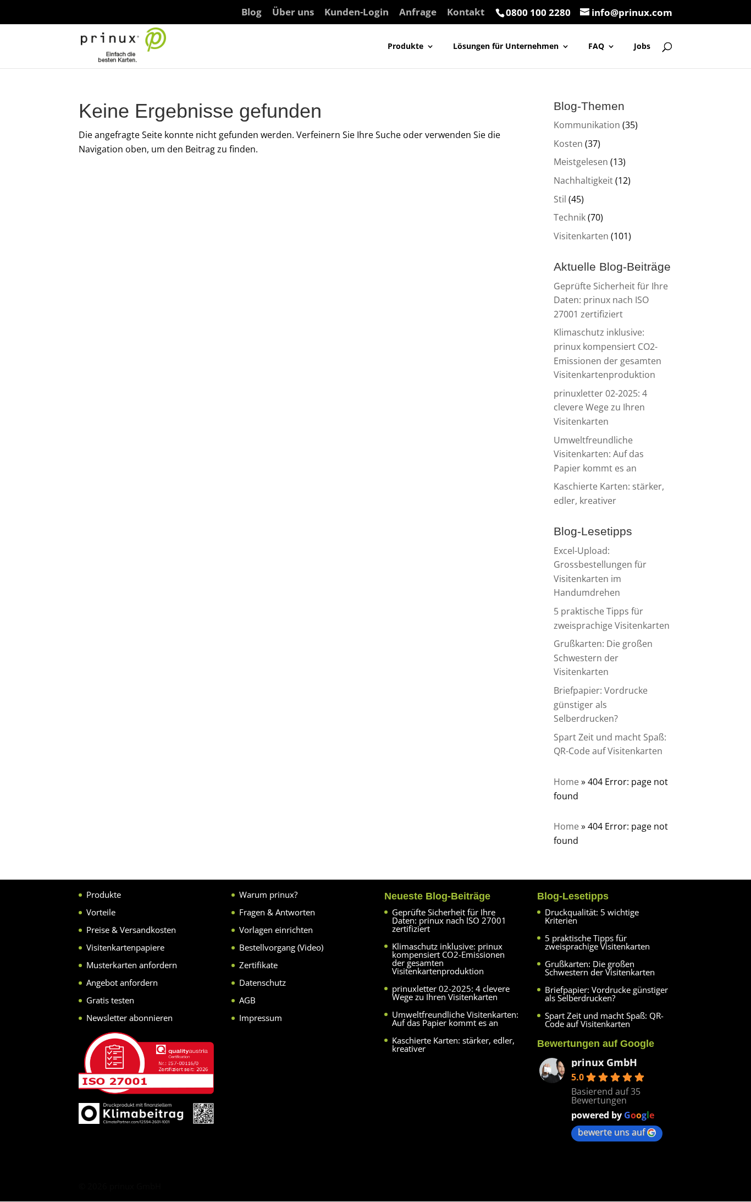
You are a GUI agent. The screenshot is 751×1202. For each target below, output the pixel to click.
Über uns (293, 12)
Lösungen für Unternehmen (506, 46)
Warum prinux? (268, 894)
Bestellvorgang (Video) (281, 947)
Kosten (568, 144)
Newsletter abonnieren (129, 1017)
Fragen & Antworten (277, 912)
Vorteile (100, 912)
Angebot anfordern (122, 982)
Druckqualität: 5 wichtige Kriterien (592, 916)
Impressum (260, 1017)
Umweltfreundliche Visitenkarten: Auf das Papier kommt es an (599, 454)
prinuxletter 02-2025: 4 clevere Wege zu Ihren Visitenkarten (600, 407)
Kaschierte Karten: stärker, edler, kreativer (453, 1044)
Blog (251, 12)
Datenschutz (262, 982)
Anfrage (418, 12)
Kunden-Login (356, 12)
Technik (570, 217)
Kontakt (465, 12)
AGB (247, 1000)
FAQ (596, 46)
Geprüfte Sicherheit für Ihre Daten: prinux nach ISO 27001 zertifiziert (611, 300)
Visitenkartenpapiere (125, 947)
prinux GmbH (604, 1062)
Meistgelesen (581, 162)
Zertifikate (258, 964)
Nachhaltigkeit (583, 180)
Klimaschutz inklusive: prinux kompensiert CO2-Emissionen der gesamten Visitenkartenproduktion (448, 958)
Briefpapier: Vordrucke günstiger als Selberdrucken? (601, 704)
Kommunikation (587, 125)
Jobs (642, 46)
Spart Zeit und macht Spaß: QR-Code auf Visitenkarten (604, 1019)
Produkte (405, 46)
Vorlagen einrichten (276, 929)
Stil (560, 199)
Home (566, 782)
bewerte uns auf (611, 1132)
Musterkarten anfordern (131, 964)
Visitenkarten (581, 236)
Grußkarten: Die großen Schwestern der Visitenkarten (603, 658)
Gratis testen (110, 1000)
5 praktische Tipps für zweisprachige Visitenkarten (597, 942)
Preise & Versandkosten (131, 929)
